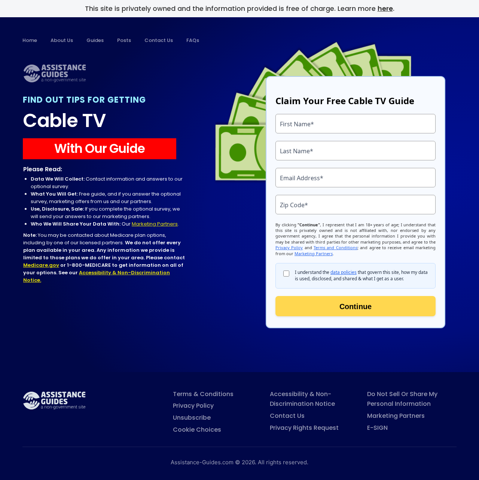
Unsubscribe (192, 417)
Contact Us (158, 40)
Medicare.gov (41, 265)
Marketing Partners (155, 223)
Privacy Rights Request (304, 427)
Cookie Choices (197, 429)
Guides (95, 40)
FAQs (192, 40)
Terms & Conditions (203, 394)
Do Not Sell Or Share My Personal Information (402, 399)
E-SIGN (377, 427)
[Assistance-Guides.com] (54, 400)
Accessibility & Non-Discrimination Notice (302, 399)
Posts (124, 40)
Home (29, 40)
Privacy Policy (193, 405)
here (385, 8)
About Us (62, 40)
